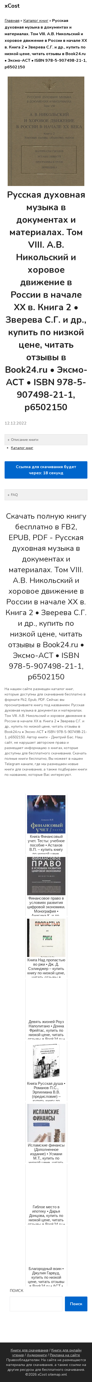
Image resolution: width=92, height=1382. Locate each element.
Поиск (16, 1290)
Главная (12, 20)
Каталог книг (35, 20)
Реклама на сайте (65, 1355)
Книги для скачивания (29, 1350)
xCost (12, 6)
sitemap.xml (57, 1374)
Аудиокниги (37, 1355)
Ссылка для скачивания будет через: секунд (46, 470)
